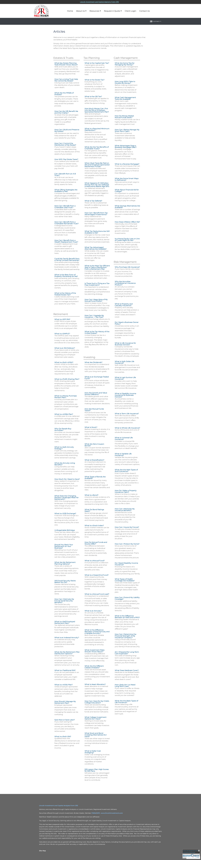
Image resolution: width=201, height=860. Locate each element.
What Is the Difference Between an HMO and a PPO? (127, 616)
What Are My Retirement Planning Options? (65, 563)
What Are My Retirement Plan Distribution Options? (67, 653)
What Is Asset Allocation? (95, 684)
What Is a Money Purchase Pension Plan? (65, 396)
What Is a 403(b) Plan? (63, 414)
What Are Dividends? (93, 362)
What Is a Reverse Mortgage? (127, 164)
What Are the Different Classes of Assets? (94, 667)
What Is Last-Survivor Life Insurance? (125, 378)
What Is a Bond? (91, 495)
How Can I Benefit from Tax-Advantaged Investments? (96, 213)
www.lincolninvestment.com (112, 813)
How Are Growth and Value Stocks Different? (96, 393)
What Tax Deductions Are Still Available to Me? (97, 232)
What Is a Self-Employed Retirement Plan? (64, 622)
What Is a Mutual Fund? (95, 561)
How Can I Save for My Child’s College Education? (97, 702)
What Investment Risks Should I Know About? (94, 651)
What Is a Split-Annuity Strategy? (64, 448)
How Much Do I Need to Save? (67, 479)
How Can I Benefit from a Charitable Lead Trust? (64, 206)
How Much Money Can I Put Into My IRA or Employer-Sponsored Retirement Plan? (97, 110)
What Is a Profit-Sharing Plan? (66, 379)
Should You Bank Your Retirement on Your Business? (63, 546)
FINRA (93, 813)
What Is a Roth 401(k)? (63, 362)
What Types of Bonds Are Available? (95, 477)
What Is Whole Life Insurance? (127, 428)
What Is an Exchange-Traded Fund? (97, 377)
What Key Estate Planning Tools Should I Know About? (66, 64)
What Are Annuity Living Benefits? (64, 464)
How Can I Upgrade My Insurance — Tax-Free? (94, 316)
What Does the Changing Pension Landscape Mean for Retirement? (66, 497)
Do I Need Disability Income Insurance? (126, 564)
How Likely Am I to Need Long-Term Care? (125, 685)
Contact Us (144, 11)
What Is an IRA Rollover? (64, 348)
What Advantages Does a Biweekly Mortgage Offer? (126, 146)
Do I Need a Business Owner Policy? (127, 323)
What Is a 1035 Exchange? (65, 513)
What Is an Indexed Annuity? (66, 638)
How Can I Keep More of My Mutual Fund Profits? (96, 300)
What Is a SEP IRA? (62, 319)
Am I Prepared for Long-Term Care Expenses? (127, 653)
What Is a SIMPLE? (62, 334)
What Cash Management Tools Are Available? (125, 98)
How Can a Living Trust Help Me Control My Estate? (66, 80)
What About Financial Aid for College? (127, 190)
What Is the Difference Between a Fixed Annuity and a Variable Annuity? (97, 631)
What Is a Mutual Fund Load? (97, 594)
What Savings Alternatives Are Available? (127, 206)
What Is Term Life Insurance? (127, 414)
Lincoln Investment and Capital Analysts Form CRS (99, 2)
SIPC (98, 813)
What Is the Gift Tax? (93, 97)
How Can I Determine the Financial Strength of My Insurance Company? (125, 636)
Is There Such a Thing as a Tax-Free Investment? (97, 284)
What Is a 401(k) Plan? (63, 685)
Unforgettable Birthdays (64, 530)
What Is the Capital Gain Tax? (97, 63)
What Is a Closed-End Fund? (97, 575)
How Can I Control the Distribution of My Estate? (65, 144)
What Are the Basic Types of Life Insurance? (126, 701)
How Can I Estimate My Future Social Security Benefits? (64, 600)
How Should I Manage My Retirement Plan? (65, 702)
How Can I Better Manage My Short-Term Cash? (127, 130)
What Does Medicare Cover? (127, 670)
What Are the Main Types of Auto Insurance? (126, 470)
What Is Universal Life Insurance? (124, 438)
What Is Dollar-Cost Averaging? (93, 752)
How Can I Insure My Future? (127, 527)
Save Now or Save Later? (64, 720)
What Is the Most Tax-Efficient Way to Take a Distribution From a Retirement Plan (97, 267)
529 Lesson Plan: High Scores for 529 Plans (97, 770)
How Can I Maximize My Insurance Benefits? (125, 509)
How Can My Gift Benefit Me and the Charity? (66, 112)
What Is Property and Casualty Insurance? (124, 305)
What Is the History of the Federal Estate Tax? (65, 294)
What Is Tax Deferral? (93, 201)
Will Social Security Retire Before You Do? (65, 581)
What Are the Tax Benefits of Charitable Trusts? (97, 148)
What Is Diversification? (94, 460)
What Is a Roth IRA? (62, 737)
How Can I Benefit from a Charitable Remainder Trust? (66, 223)
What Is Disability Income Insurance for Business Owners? (125, 395)
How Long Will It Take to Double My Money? (125, 82)
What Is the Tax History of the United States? (97, 332)
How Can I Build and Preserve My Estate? (66, 130)
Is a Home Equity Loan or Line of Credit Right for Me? (127, 239)
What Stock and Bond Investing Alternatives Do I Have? (96, 735)
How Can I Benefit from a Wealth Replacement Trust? (66, 241)
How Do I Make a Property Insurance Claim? (126, 491)
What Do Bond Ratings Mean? (94, 510)
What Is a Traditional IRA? (65, 670)
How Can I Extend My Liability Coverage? (127, 598)
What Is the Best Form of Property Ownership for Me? (66, 275)
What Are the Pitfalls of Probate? (64, 94)
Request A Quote (112, 11)
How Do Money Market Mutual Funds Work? (124, 117)
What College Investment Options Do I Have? (95, 718)
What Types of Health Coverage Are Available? (125, 580)
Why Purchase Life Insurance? (127, 267)
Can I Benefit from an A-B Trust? (65, 174)
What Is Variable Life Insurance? (123, 454)
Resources (94, 11)
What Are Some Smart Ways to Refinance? (127, 179)
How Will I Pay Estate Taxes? (66, 159)
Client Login (130, 11)
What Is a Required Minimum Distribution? (97, 129)
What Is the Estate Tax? (94, 80)
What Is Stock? (91, 427)
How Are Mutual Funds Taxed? (94, 410)
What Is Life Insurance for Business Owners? (125, 344)
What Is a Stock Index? (94, 526)
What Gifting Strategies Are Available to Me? (65, 190)
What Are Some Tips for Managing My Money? (124, 64)
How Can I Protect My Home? (127, 544)
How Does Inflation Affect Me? (127, 222)
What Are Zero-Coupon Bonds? (94, 445)
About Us (80, 11)
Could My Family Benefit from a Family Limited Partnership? (66, 259)
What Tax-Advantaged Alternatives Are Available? (96, 248)
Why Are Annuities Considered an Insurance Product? (125, 283)
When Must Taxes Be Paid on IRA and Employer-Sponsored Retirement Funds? (97, 164)
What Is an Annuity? (93, 611)
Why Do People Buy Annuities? (62, 429)
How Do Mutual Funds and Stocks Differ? (96, 543)
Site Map (42, 851)
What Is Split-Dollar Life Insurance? (124, 362)
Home (70, 11)
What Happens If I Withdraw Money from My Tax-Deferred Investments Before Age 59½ (97, 184)
